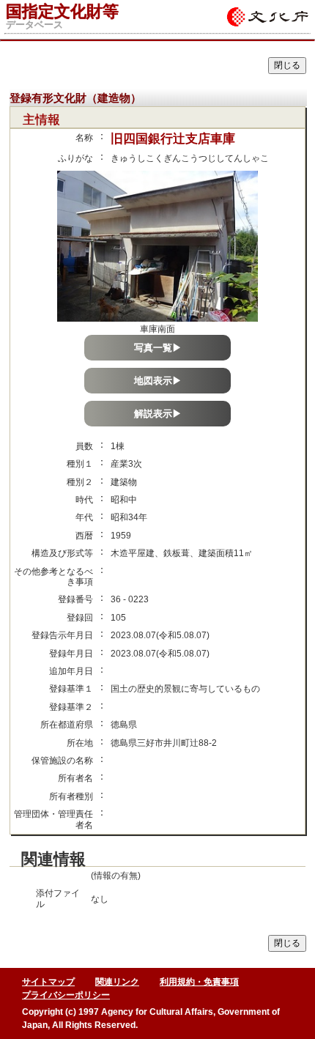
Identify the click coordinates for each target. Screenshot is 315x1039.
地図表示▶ (158, 380)
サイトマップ (48, 982)
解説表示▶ (158, 413)
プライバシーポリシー (66, 995)
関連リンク (117, 982)
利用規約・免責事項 (199, 982)
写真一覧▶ (158, 347)
